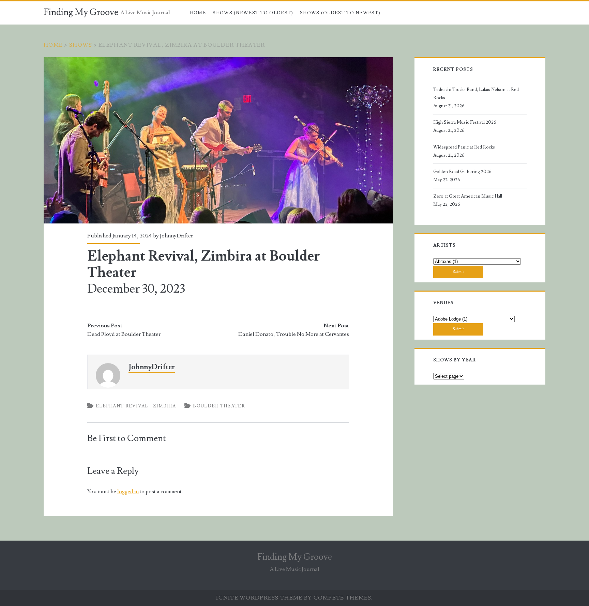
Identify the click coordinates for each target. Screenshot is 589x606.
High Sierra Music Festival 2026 (464, 122)
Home (198, 13)
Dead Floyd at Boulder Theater (124, 334)
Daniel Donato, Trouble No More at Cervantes (293, 334)
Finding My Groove (81, 12)
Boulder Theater (219, 406)
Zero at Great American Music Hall (467, 196)
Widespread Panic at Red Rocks (464, 147)
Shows (80, 45)
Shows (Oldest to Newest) (340, 13)
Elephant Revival (122, 406)
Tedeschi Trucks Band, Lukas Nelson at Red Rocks (476, 93)
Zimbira (164, 406)
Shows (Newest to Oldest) (253, 13)
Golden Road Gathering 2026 (462, 171)
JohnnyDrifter (176, 235)
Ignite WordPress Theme (259, 597)
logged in (128, 491)
